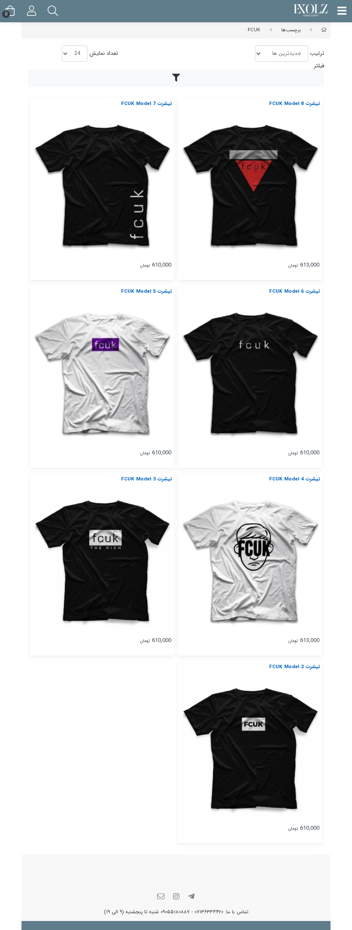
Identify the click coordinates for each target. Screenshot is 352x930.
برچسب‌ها (290, 30)
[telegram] (191, 897)
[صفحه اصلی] (324, 30)
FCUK (254, 30)
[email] (161, 897)
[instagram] (176, 897)
